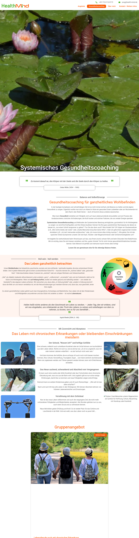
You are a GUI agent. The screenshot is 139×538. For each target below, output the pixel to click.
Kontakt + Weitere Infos (128, 6)
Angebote (81, 6)
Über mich (112, 6)
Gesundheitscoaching (96, 6)
